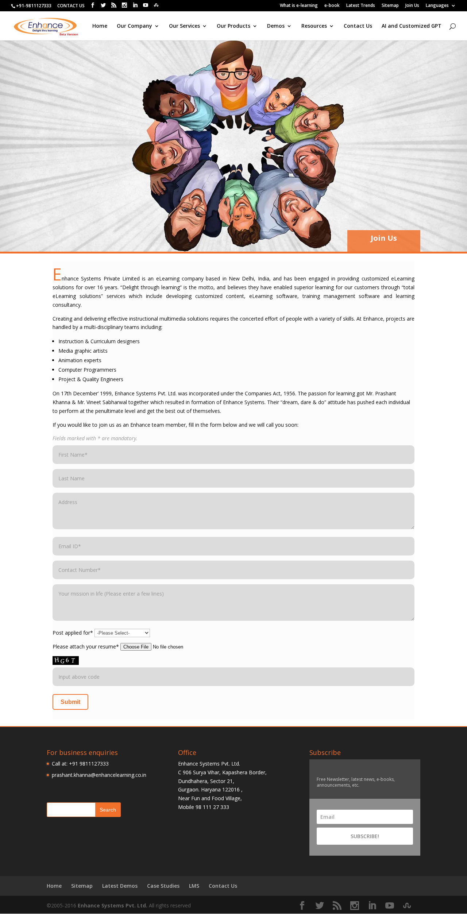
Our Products (233, 26)
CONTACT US (71, 6)
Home (99, 26)
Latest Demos (120, 885)
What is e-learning (299, 5)
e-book (332, 5)
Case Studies (163, 885)
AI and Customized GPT (411, 26)
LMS (194, 885)
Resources (314, 26)
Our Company (134, 26)
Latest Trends (360, 5)
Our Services (184, 26)
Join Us (412, 5)
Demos (276, 26)
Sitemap (390, 5)
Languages (437, 5)
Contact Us (358, 26)
